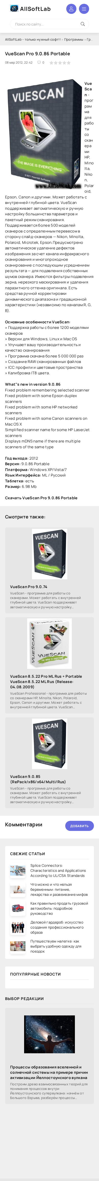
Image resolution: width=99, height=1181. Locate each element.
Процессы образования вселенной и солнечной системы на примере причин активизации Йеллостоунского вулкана (49, 1072)
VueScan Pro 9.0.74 (28, 586)
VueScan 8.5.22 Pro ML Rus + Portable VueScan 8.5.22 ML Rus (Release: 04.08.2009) (46, 682)
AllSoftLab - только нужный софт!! (33, 39)
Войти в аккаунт (71, 9)
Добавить (79, 826)
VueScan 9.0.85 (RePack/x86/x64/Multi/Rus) (38, 779)
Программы (74, 39)
